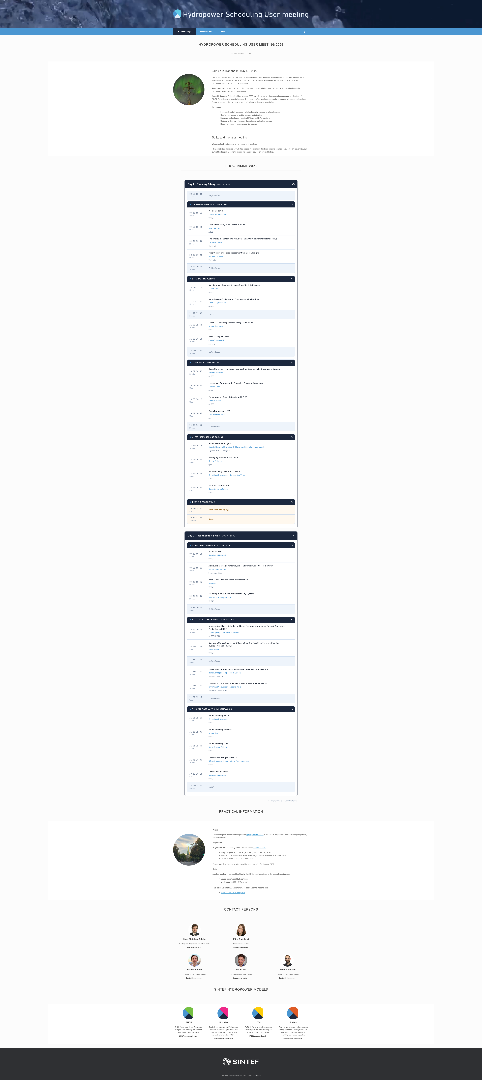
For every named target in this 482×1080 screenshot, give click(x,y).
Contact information (194, 947)
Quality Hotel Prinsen (254, 834)
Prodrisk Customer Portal (223, 1038)
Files (223, 31)
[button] (305, 31)
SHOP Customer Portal (188, 1036)
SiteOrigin (258, 1075)
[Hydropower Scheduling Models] (241, 14)
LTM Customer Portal (257, 1036)
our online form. (259, 847)
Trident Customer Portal (292, 1038)
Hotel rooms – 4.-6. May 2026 (233, 892)
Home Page (186, 31)
